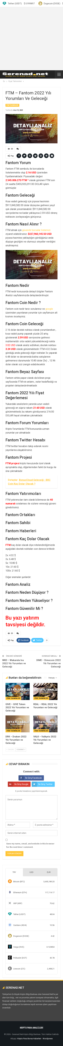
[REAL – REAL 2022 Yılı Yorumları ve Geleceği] (45, 691)
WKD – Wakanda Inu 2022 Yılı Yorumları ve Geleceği (14, 663)
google (49, 308)
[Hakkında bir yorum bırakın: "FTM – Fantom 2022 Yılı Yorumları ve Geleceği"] (18, 148)
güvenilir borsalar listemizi (36, 230)
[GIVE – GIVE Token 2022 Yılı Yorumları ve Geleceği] (18, 691)
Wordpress (48, 1038)
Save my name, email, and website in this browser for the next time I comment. (30, 845)
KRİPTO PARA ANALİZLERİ (31, 1028)
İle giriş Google (21, 784)
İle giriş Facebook (33, 778)
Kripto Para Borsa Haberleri (29, 1038)
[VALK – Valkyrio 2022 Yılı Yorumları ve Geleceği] (45, 723)
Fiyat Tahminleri (12, 105)
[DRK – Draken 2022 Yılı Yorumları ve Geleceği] (18, 723)
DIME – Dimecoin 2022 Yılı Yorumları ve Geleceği (48, 663)
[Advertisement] (31, 38)
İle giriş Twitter (45, 784)
